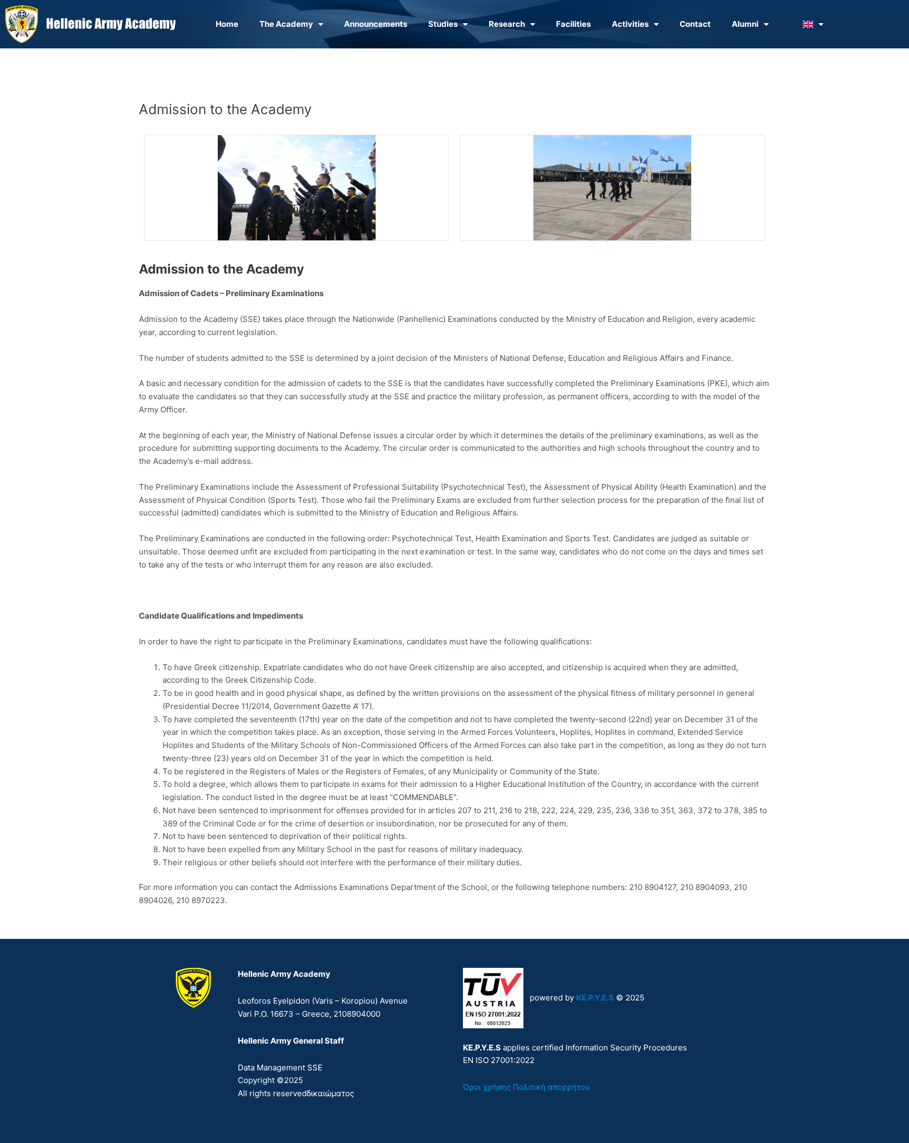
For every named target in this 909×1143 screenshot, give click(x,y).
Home (227, 24)
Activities (630, 24)
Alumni (745, 24)
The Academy (286, 24)
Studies (443, 24)
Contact (695, 24)
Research (507, 24)
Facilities (573, 24)
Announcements (375, 24)
